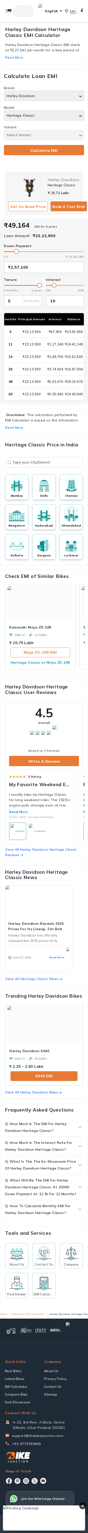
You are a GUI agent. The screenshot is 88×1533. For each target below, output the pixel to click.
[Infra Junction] (55, 1330)
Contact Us (53, 1387)
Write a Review (44, 761)
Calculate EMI (44, 150)
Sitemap (50, 1394)
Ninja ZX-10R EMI (40, 652)
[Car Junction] (73, 1330)
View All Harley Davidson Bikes (31, 1092)
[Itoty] (40, 1330)
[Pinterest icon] (17, 1481)
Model (9, 107)
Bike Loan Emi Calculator (28, 1314)
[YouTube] (43, 1481)
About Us (51, 1371)
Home (3, 1314)
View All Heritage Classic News (32, 979)
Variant (10, 127)
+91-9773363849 (26, 1444)
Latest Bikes (15, 1379)
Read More (18, 812)
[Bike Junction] (8, 10)
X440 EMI (44, 1076)
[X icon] (35, 1481)
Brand (9, 88)
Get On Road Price (28, 206)
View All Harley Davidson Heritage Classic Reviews (41, 852)
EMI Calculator (16, 1387)
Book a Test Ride (68, 206)
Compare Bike (16, 1394)
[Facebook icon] (9, 1481)
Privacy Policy (55, 1379)
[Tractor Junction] (11, 1330)
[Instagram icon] (26, 1481)
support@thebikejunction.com (38, 1436)
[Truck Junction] (26, 1330)
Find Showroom (17, 1402)
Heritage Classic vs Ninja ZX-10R (40, 662)
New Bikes (13, 1371)
